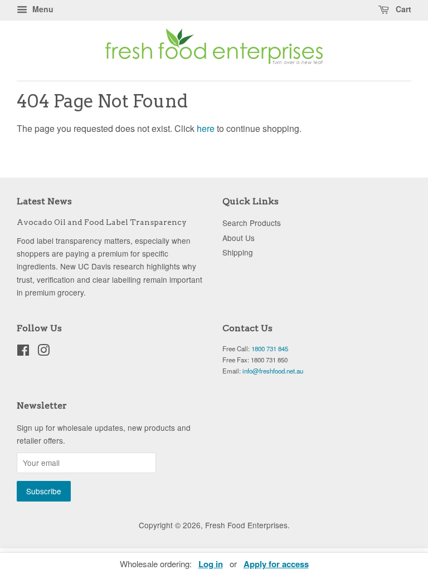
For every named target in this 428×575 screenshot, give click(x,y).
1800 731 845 (269, 348)
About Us (238, 237)
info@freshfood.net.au (272, 370)
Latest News (44, 201)
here (206, 128)
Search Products (251, 222)
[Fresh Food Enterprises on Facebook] (23, 351)
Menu (42, 8)
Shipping (237, 252)
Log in (210, 564)
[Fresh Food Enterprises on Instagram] (43, 351)
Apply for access (276, 564)
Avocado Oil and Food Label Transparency (102, 222)
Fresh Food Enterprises (246, 524)
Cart (402, 8)
